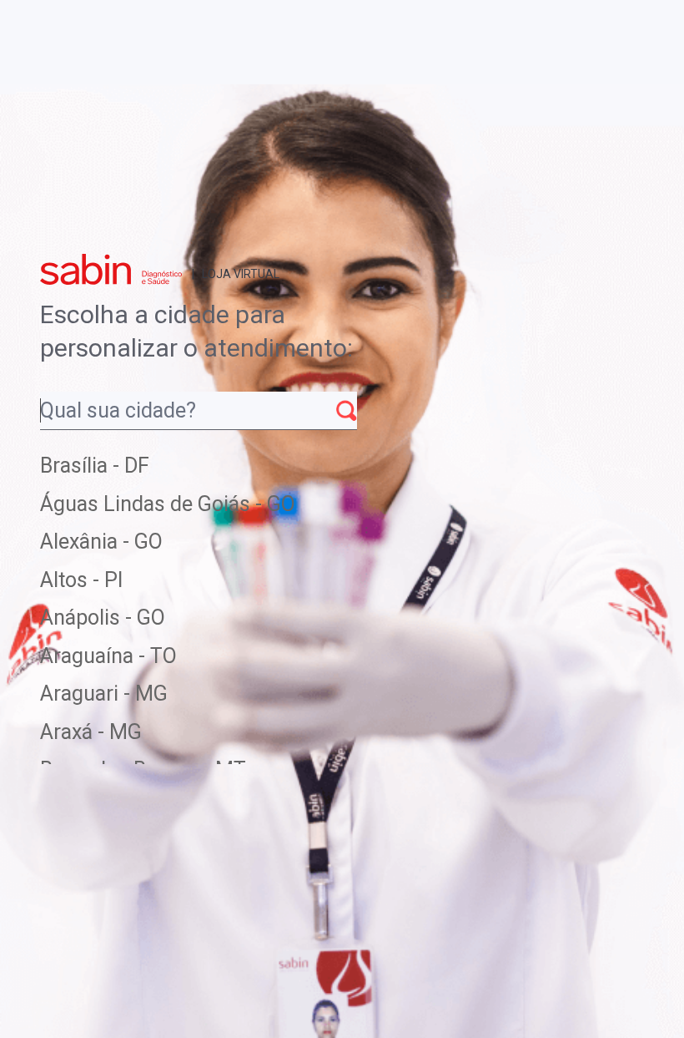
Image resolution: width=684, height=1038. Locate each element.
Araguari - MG (104, 693)
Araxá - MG (91, 732)
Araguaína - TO (108, 656)
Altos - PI (81, 580)
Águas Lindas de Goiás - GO (167, 504)
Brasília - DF (94, 465)
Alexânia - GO (101, 541)
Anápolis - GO (102, 617)
